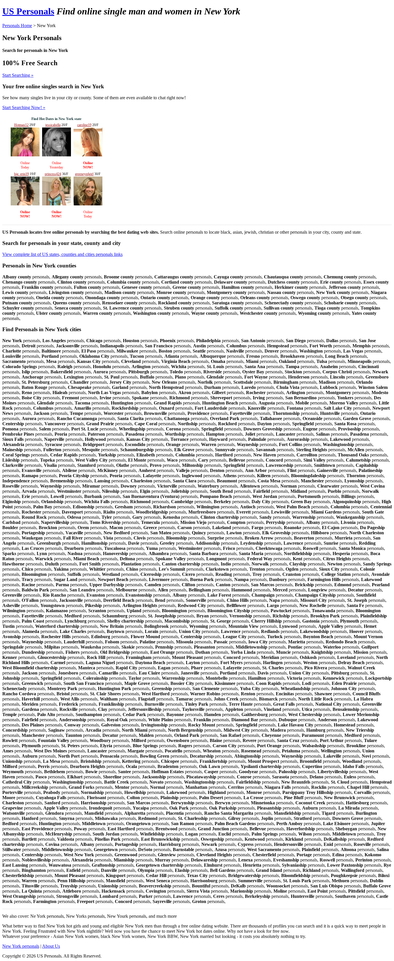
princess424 (53, 174)
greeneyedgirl (84, 174)
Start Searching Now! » (23, 107)
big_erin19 (21, 174)
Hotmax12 (21, 125)
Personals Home (17, 25)
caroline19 (84, 125)
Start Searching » (17, 75)
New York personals (20, 946)
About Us (51, 946)
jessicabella (53, 125)
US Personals (28, 11)
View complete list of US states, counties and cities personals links (62, 254)
